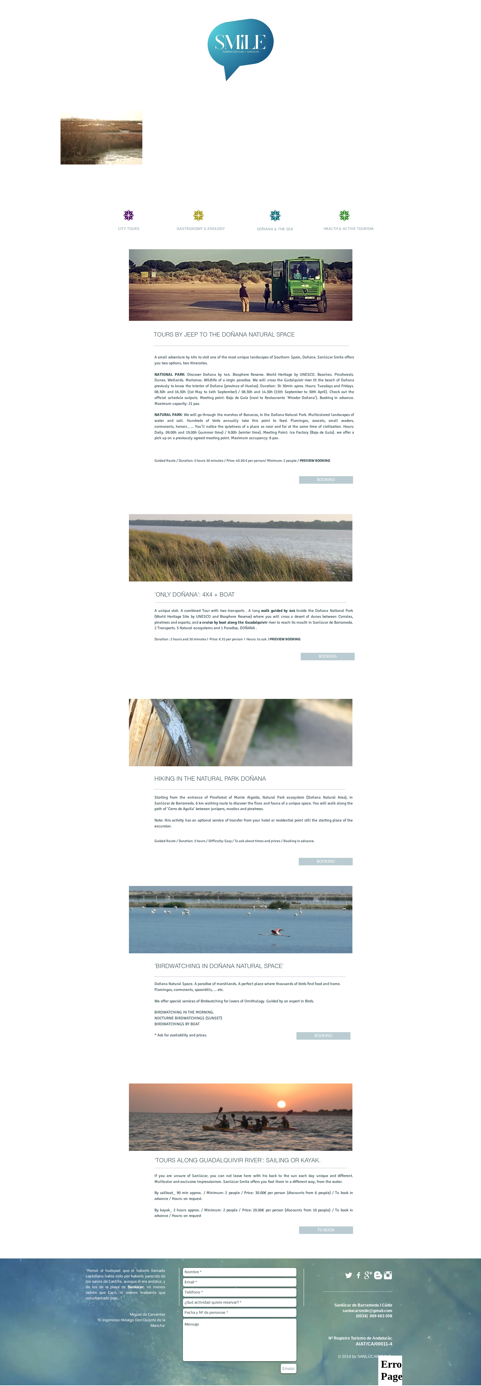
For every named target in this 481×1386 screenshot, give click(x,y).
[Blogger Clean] (378, 1275)
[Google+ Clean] (368, 1275)
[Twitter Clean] (349, 1275)
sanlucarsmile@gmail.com (367, 1310)
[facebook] (358, 1275)
